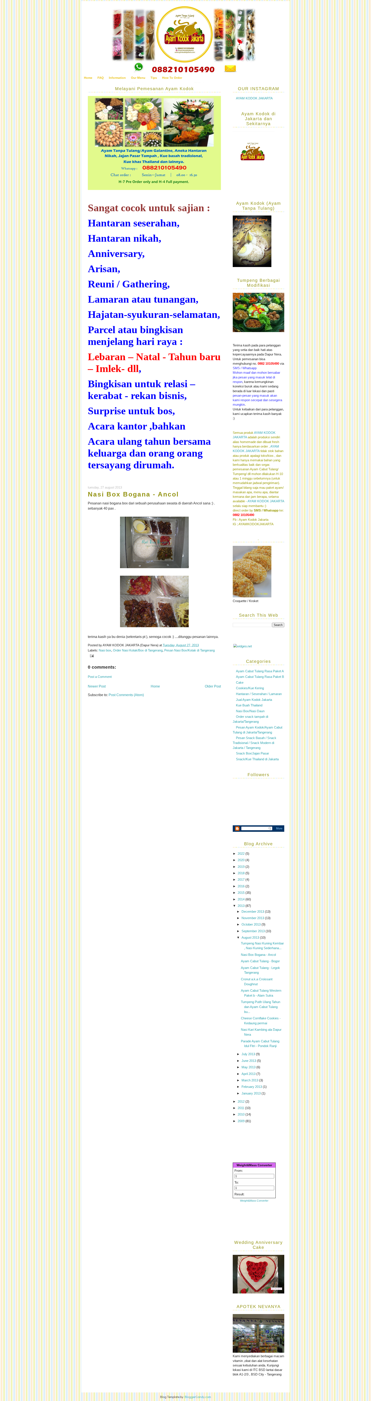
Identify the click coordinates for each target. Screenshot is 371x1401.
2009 (241, 1121)
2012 (241, 1101)
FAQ (100, 77)
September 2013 (254, 931)
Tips (154, 77)
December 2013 (253, 911)
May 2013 (249, 1067)
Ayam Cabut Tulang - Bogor (260, 961)
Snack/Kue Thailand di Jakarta (257, 759)
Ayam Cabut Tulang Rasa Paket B (260, 676)
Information (117, 77)
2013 (241, 906)
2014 (241, 899)
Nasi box (105, 650)
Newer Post (97, 686)
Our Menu (138, 77)
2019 (241, 866)
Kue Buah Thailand (249, 705)
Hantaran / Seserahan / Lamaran (259, 694)
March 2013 (250, 1080)
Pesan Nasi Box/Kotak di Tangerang (189, 650)
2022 (241, 853)
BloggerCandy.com (198, 1397)
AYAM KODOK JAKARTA (254, 98)
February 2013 (252, 1086)
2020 (241, 860)
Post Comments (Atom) (126, 695)
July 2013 (249, 1054)
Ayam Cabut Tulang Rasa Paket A (260, 671)
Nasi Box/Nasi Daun (250, 711)
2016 (241, 886)
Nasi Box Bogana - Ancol (133, 494)
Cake (239, 682)
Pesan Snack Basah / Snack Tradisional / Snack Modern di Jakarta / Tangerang (254, 743)
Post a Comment (100, 676)
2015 (241, 892)
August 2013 (251, 937)
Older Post (213, 686)
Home (88, 77)
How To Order (172, 77)
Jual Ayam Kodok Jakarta (254, 699)
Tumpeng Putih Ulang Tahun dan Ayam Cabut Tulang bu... (260, 1007)
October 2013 (252, 924)
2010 (241, 1114)
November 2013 (253, 918)
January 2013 (252, 1093)
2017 (241, 879)
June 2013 (249, 1061)
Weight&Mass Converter (254, 1165)
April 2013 (249, 1074)
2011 (241, 1108)
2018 (241, 873)
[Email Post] (91, 655)
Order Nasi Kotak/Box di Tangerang (138, 650)
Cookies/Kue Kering (250, 688)
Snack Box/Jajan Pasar (252, 753)
